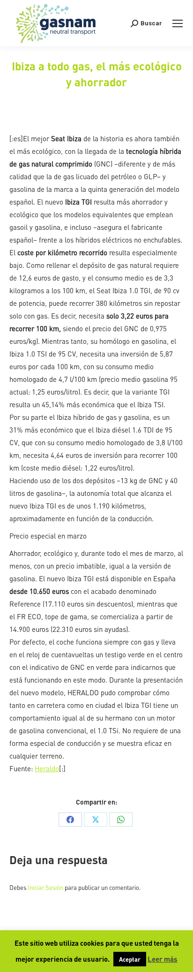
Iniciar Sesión (46, 887)
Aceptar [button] (130, 959)
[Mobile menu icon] (177, 23)
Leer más (163, 959)
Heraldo (47, 768)
